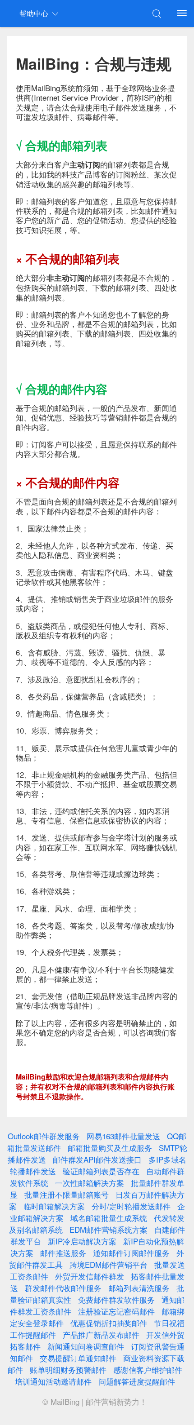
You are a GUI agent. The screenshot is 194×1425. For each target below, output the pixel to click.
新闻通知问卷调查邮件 (85, 1346)
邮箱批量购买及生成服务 (110, 1147)
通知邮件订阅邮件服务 (131, 1252)
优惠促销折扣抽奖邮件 (108, 1322)
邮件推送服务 (63, 1252)
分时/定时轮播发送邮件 (131, 1206)
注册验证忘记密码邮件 (116, 1311)
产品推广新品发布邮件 (101, 1334)
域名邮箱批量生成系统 (108, 1217)
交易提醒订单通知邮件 (78, 1357)
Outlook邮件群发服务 (44, 1136)
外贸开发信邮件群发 (89, 1276)
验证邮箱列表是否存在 (101, 1171)
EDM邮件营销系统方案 (108, 1229)
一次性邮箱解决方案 (89, 1182)
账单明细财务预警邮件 (68, 1369)
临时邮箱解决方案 (54, 1206)
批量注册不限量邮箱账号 (66, 1194)
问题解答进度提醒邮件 (136, 1381)
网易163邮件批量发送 (123, 1136)
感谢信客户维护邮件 (147, 1369)
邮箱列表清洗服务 (139, 1287)
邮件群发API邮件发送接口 (97, 1159)
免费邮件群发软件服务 (116, 1299)
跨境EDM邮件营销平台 (108, 1264)
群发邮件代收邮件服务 (63, 1287)
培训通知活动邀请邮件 (53, 1381)
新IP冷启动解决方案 (82, 1241)
